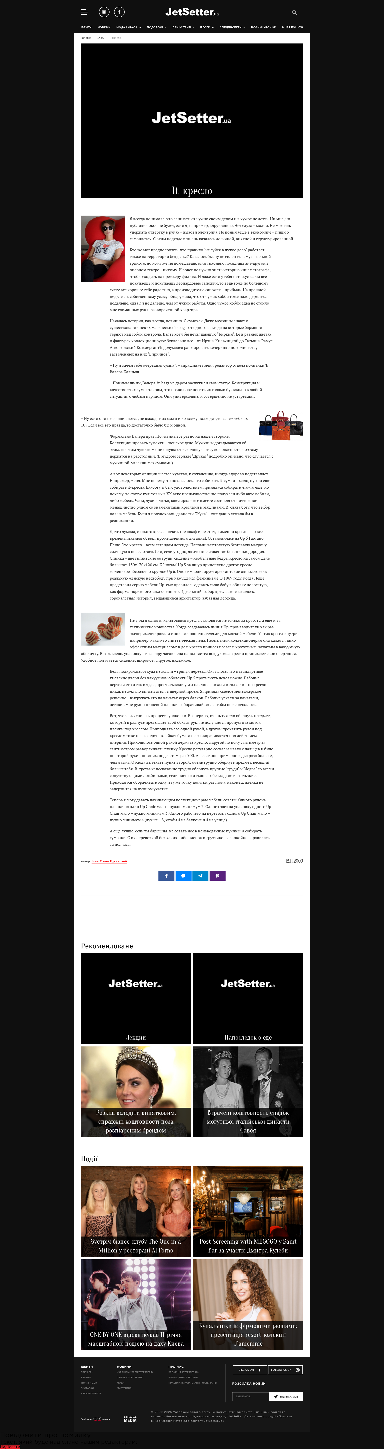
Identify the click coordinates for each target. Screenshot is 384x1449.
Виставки (87, 1388)
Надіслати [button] (10, 1447)
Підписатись (289, 1396)
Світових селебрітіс (130, 1377)
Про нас (176, 1366)
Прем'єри (87, 1372)
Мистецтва (124, 1388)
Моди (120, 1383)
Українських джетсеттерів (135, 1372)
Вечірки (86, 1377)
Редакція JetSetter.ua (183, 1372)
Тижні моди (89, 1383)
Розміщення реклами (183, 1377)
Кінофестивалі (91, 1393)
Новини (124, 1366)
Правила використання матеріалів (192, 1383)
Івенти (87, 1366)
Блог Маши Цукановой (109, 861)
